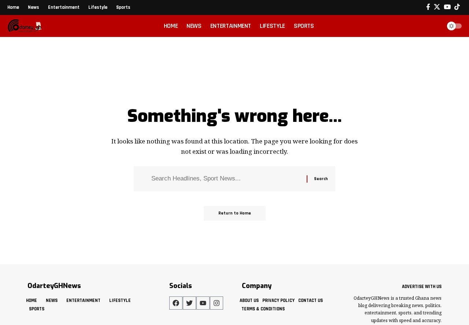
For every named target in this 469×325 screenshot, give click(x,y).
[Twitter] (189, 303)
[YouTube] (447, 7)
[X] (437, 7)
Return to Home (234, 213)
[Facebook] (428, 7)
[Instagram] (216, 303)
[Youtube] (203, 303)
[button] (434, 26)
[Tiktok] (457, 7)
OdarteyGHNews (54, 285)
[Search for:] (226, 178)
